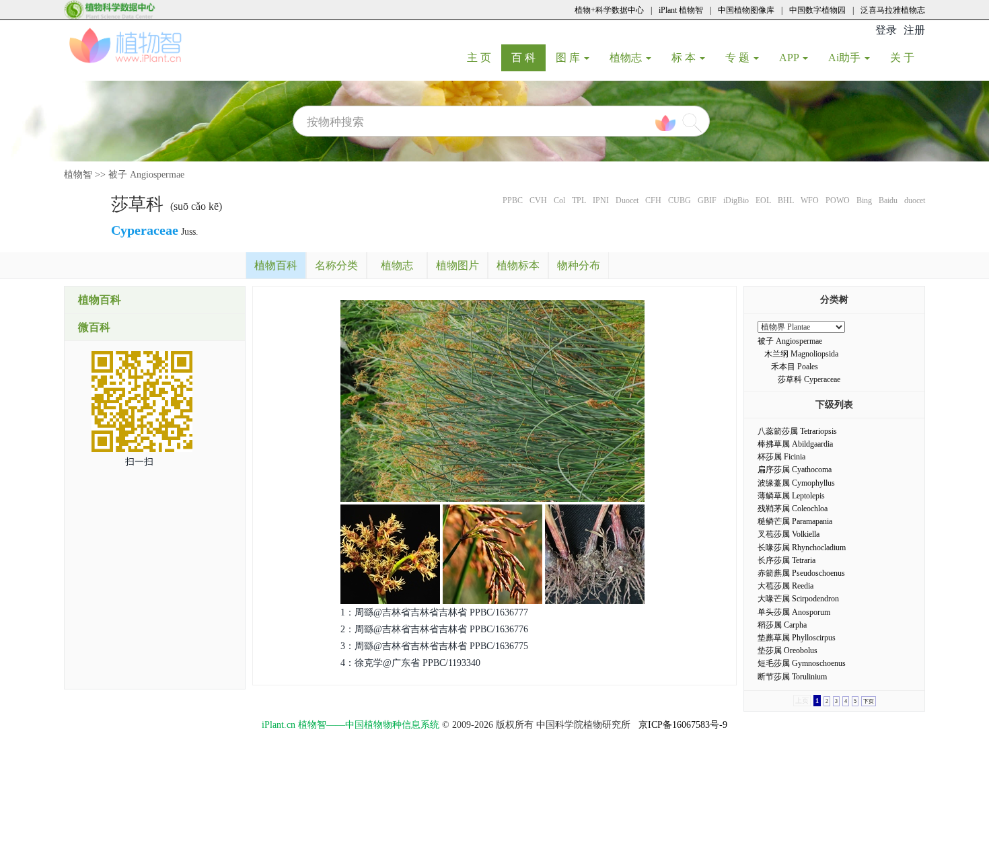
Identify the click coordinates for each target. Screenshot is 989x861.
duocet (914, 200)
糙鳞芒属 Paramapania (795, 521)
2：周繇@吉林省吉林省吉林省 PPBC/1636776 (434, 629)
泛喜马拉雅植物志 (892, 10)
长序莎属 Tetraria (786, 560)
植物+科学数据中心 (609, 10)
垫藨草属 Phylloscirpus (797, 637)
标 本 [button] (684, 57)
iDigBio (736, 200)
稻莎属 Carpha (782, 625)
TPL (579, 200)
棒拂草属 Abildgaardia (795, 444)
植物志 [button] (627, 57)
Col (559, 200)
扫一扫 (139, 462)
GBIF (707, 200)
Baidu (888, 200)
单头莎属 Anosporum (794, 612)
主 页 (484, 57)
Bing (864, 200)
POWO (838, 200)
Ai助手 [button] (845, 57)
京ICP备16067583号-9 (682, 725)
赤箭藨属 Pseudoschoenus (801, 573)
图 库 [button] (569, 57)
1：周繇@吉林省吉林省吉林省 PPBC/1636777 (434, 612)
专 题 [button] (738, 57)
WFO (810, 200)
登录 (886, 30)
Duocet (627, 200)
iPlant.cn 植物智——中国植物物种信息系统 (350, 725)
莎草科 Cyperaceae (809, 379)
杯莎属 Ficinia (781, 456)
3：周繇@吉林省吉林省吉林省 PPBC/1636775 (434, 646)
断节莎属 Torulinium (792, 676)
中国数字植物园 (817, 10)
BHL (786, 200)
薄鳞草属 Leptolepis (791, 495)
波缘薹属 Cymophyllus (796, 483)
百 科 (528, 57)
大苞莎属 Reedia (785, 586)
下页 (868, 701)
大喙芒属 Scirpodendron (798, 598)
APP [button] (790, 57)
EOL (763, 200)
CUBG (679, 200)
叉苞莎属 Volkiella (788, 534)
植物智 (78, 175)
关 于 (907, 57)
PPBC (513, 200)
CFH (653, 200)
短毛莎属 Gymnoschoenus (802, 663)
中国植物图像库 (746, 10)
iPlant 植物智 (681, 10)
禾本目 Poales (794, 366)
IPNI (601, 200)
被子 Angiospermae (146, 175)
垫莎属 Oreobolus (787, 650)
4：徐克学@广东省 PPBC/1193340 (410, 663)
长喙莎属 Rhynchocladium (802, 547)
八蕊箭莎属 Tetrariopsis (797, 431)
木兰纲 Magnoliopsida (801, 354)
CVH (538, 200)
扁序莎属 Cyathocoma (795, 469)
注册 (914, 30)
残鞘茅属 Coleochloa (793, 508)
